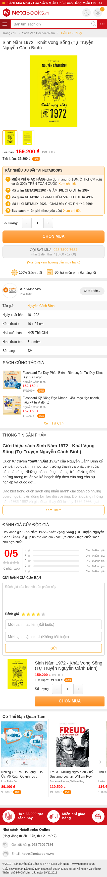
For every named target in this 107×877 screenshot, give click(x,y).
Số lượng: (10, 223)
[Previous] (6, 762)
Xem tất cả (53, 423)
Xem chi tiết (67, 184)
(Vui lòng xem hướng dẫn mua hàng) (53, 262)
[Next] (100, 762)
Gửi (54, 648)
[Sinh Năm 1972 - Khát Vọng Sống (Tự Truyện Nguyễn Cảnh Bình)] (53, 126)
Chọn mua (54, 236)
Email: (32, 854)
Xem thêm (91, 291)
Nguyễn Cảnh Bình (40, 306)
